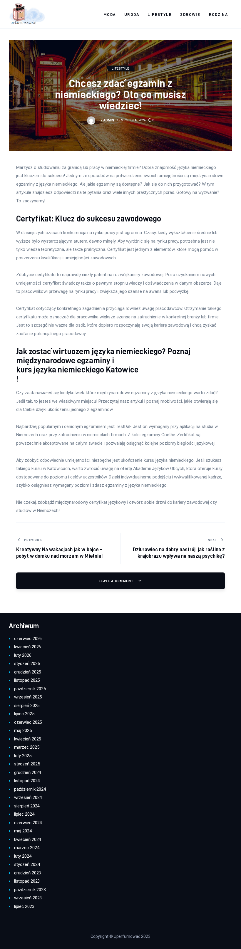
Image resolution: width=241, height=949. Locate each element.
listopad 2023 (27, 881)
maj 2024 (23, 831)
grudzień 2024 (27, 772)
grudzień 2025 (27, 672)
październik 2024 (30, 789)
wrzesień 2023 (28, 898)
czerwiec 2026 (28, 638)
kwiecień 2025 (27, 739)
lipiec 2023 (24, 906)
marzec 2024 (26, 847)
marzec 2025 (26, 747)
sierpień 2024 (26, 806)
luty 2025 (22, 755)
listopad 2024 (27, 780)
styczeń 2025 (27, 764)
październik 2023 (30, 889)
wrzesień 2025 (28, 697)
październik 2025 (30, 688)
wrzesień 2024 (28, 797)
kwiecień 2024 (27, 839)
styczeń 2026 (27, 663)
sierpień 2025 (26, 705)
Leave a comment (117, 581)
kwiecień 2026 (27, 646)
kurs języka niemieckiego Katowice (77, 369)
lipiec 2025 (24, 713)
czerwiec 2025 (28, 722)
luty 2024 (22, 856)
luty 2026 (22, 655)
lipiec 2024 (24, 814)
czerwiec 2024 (28, 822)
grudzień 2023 (27, 873)
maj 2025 (23, 730)
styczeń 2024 (27, 864)
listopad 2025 (27, 680)
